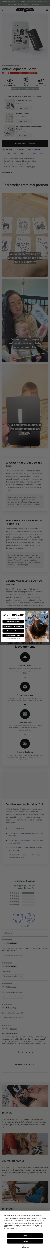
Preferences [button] (13, 1228)
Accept (25, 1236)
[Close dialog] (47, 612)
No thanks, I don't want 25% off (13, 638)
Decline (25, 1241)
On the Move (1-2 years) (13, 631)
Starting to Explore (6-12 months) (13, 626)
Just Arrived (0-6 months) (13, 622)
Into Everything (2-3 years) (13, 635)
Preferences (25, 1247)
